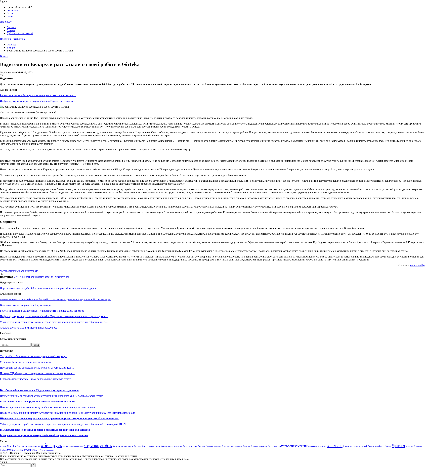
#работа (33, 270)
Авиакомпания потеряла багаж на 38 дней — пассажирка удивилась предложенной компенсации (55, 299)
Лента (10, 13)
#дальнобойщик (20, 270)
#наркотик (262, 446)
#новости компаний (294, 446)
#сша (10, 449)
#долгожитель (154, 446)
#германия (91, 446)
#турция (29, 449)
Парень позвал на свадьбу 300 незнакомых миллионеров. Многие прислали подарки (48, 288)
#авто (28, 446)
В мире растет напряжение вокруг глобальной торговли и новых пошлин (44, 435)
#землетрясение (190, 446)
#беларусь (5, 270)
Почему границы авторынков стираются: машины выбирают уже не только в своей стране (51, 395)
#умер (42, 450)
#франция (49, 450)
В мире (11, 30)
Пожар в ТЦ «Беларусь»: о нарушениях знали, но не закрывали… (37, 373)
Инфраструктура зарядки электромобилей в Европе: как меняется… (38, 101)
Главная (11, 27)
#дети (145, 446)
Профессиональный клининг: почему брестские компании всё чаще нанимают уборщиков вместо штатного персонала (67, 412)
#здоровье (178, 446)
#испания (209, 446)
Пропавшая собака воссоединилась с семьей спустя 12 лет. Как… (37, 367)
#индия (201, 446)
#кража (246, 446)
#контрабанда (236, 446)
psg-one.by (6, 21)
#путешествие (351, 446)
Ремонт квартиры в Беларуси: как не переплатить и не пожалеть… (38, 95)
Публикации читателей (20, 33)
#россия (398, 446)
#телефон (19, 450)
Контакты (12, 10)
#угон (36, 450)
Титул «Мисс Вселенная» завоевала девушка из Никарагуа (33, 356)
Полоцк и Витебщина (12, 39)
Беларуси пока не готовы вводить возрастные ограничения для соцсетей (46, 429)
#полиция (321, 446)
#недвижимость (274, 446)
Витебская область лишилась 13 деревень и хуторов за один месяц (39, 390)
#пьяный (363, 446)
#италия (217, 446)
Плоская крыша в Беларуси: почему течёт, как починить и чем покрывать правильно (48, 407)
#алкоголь (36, 446)
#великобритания (76, 446)
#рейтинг (380, 446)
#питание (312, 446)
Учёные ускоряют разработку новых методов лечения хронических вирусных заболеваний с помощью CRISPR (63, 424)
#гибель (106, 446)
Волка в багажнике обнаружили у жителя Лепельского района (37, 401)
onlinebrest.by (417, 265)
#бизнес (66, 446)
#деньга (137, 446)
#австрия (20, 446)
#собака (3, 450)
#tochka (11, 446)
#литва (254, 446)
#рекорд (387, 446)
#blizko (3, 446)
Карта (10, 16)
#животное (167, 446)
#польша (334, 445)
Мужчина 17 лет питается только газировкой (25, 362)
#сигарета (418, 446)
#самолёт (409, 446)
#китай (226, 446)
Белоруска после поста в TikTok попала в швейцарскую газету (35, 379)
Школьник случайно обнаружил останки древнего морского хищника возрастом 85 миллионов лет (59, 418)
